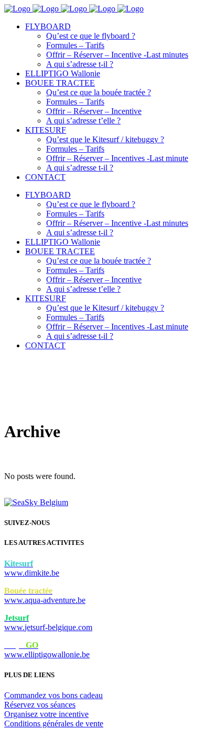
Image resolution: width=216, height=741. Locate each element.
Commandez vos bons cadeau (53, 695)
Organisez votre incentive (46, 714)
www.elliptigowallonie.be (47, 650)
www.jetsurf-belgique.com (48, 622)
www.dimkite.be (31, 568)
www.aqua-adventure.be (44, 595)
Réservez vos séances (39, 704)
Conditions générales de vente (53, 723)
